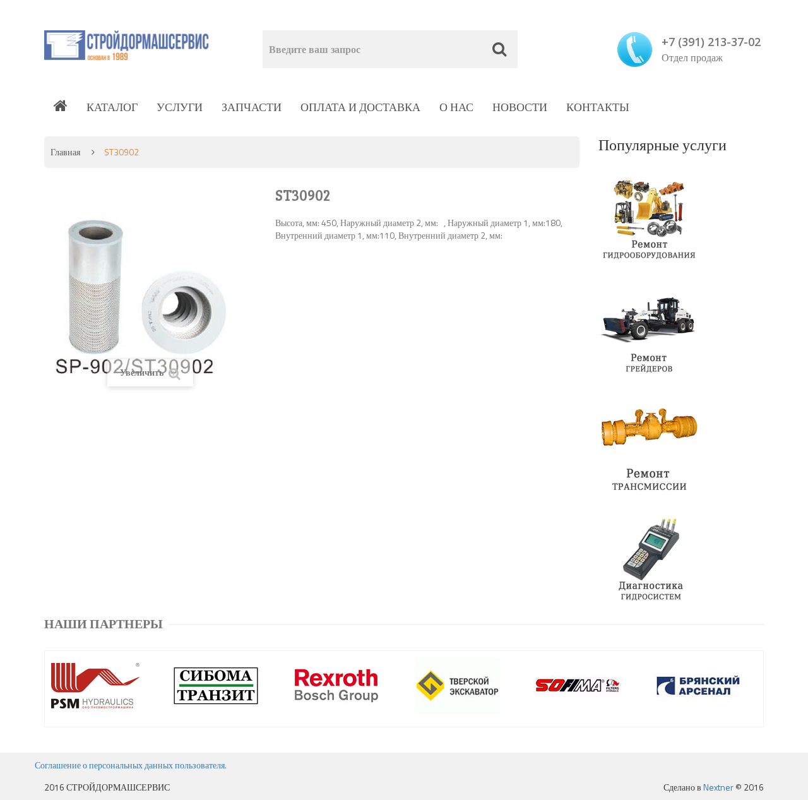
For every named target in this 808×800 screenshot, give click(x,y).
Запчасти (252, 107)
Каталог (112, 107)
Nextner (718, 787)
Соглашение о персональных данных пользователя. (131, 765)
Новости (519, 107)
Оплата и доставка (360, 107)
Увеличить (142, 372)
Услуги (180, 107)
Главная (65, 151)
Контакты (597, 107)
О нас (456, 107)
